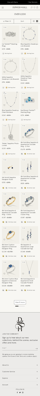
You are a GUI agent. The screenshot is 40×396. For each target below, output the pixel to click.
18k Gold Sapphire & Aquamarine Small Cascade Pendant (28, 281)
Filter (7, 21)
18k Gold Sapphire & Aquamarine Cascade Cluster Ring (28, 212)
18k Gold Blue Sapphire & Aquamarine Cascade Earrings (29, 178)
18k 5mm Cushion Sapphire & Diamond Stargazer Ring (9, 247)
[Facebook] (17, 392)
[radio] (3, 53)
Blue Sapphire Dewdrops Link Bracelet (29, 45)
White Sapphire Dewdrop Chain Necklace (26, 78)
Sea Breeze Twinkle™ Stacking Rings (28, 111)
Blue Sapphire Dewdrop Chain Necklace (10, 111)
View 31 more (20, 302)
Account (5, 385)
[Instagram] (22, 392)
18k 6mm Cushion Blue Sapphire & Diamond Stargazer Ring (10, 281)
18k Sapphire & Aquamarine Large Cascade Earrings (27, 247)
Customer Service (8, 372)
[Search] (32, 7)
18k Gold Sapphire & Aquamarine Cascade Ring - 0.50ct (9, 212)
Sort (22, 21)
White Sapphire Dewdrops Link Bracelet (10, 78)
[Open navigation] (3, 7)
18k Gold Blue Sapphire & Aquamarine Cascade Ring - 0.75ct (29, 144)
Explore (5, 378)
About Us (5, 365)
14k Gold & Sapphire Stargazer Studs (9, 178)
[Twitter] (20, 392)
